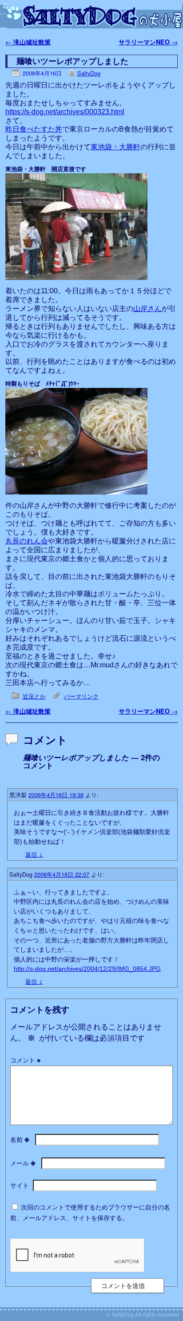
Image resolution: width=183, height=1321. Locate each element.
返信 (34, 854)
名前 (19, 1139)
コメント (25, 1059)
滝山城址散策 (28, 41)
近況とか (34, 696)
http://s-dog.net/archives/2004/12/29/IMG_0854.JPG (87, 968)
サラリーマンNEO (148, 41)
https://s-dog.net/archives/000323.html (64, 112)
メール (23, 1162)
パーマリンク (81, 696)
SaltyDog (88, 73)
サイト (19, 1185)
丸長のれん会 (26, 541)
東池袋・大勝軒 (115, 147)
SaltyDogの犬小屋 (94, 16)
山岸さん (147, 308)
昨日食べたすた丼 (33, 129)
